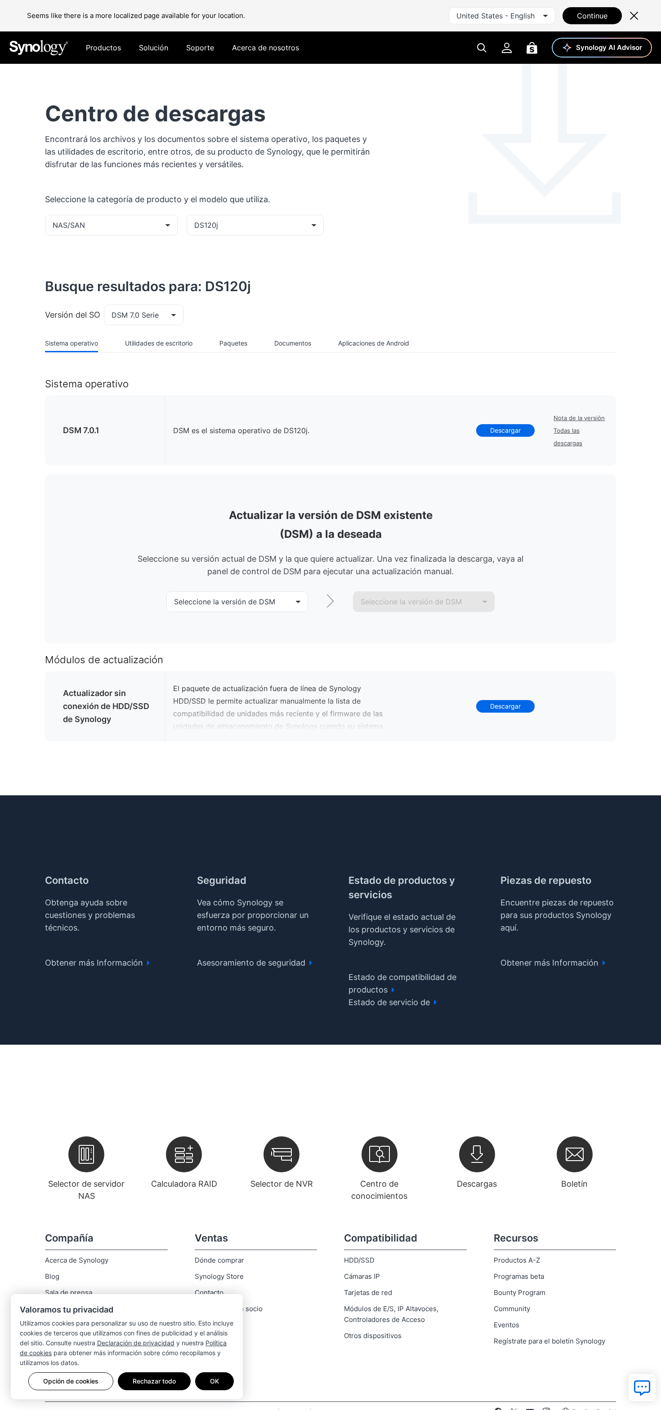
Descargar (505, 430)
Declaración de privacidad (135, 1343)
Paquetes (233, 343)
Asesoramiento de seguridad (252, 962)
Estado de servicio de (390, 1002)
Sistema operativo (71, 343)
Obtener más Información (95, 962)
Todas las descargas (568, 437)
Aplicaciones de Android (373, 343)
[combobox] (502, 15)
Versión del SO (72, 314)
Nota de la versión (579, 417)
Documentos (292, 343)
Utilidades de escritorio (158, 343)
